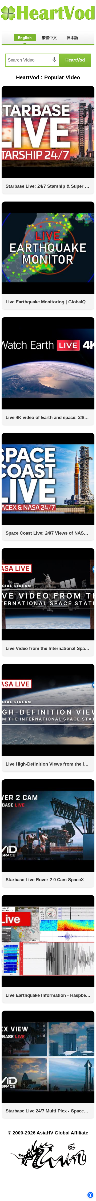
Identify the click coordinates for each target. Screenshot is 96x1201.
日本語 (72, 38)
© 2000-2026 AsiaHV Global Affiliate (48, 1133)
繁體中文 (49, 38)
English (25, 38)
